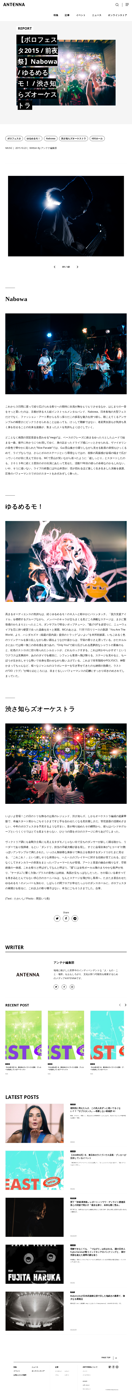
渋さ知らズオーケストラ (73, 138)
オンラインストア (38, 1371)
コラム (57, 1375)
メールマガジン (87, 1375)
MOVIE (72, 1142)
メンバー (85, 1371)
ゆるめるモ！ (33, 138)
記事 (56, 1367)
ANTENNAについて (90, 1367)
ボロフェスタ (14, 138)
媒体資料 (85, 1381)
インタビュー (58, 1371)
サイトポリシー (87, 1389)
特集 (15, 1367)
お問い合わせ (86, 1385)
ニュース (35, 1367)
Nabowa (50, 138)
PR (75, 1235)
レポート (67, 1375)
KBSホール (97, 138)
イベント (17, 1371)
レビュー (67, 1371)
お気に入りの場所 (20, 1375)
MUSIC (6, 1073)
